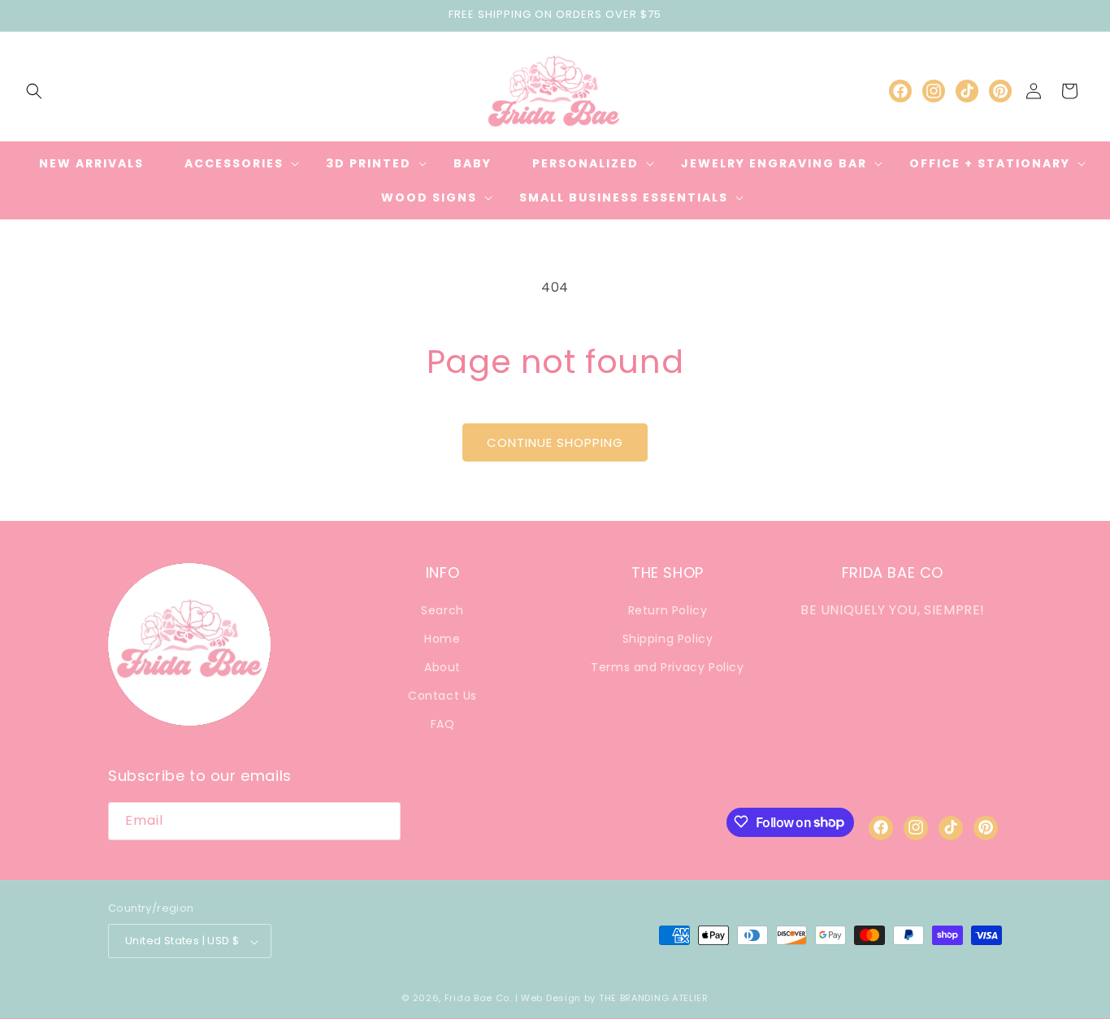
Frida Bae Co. (478, 998)
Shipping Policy (667, 638)
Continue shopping (555, 442)
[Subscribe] (382, 820)
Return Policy (668, 609)
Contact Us (442, 695)
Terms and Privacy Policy (667, 666)
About (442, 666)
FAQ (443, 724)
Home (442, 638)
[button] (34, 91)
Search (442, 609)
